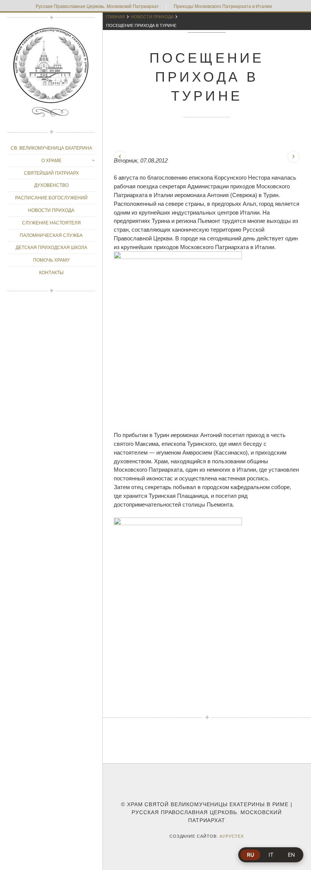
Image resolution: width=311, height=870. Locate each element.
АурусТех (232, 836)
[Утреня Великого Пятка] (120, 157)
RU (250, 854)
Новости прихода (152, 16)
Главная (115, 16)
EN (291, 854)
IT (271, 854)
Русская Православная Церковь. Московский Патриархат (97, 6)
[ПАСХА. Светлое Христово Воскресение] (293, 157)
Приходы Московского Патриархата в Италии (223, 6)
